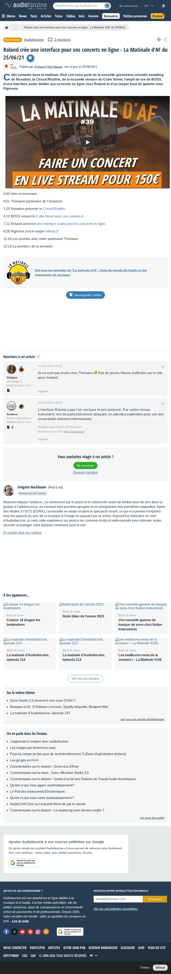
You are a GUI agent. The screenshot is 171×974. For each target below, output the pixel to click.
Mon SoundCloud (74, 431)
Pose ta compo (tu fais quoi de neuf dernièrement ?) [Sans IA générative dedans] (68, 754)
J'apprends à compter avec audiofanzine (39, 741)
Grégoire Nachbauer (48, 66)
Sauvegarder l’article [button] (88, 295)
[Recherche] (107, 6)
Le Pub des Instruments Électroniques (37, 791)
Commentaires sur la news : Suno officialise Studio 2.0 (49, 773)
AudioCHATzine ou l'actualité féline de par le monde (48, 804)
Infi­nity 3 (52, 231)
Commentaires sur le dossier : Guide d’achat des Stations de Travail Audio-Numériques (73, 779)
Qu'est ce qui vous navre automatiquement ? (42, 798)
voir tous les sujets (152, 817)
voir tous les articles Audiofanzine (142, 719)
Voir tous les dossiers (85, 678)
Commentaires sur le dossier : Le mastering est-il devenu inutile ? (57, 810)
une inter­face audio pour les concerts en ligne (71, 224)
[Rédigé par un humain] (10, 67)
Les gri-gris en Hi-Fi (24, 760)
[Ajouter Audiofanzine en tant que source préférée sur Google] (23, 862)
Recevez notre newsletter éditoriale (121, 890)
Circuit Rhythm (54, 209)
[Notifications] (163, 5)
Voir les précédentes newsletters (116, 909)
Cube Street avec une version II (59, 216)
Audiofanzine (34, 40)
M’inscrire (154, 899)
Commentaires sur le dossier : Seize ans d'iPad (44, 766)
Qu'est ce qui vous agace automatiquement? (42, 785)
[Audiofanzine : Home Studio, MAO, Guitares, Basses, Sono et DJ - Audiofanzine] (26, 6)
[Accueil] (6, 27)
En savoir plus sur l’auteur (22, 532)
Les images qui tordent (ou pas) (32, 747)
